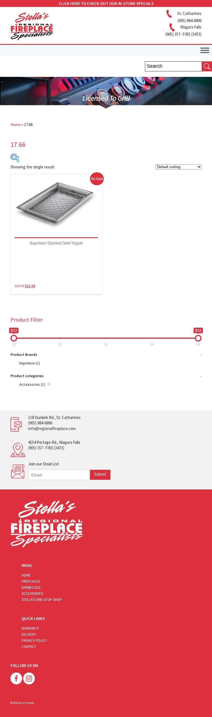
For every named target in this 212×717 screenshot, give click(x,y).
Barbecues (31, 587)
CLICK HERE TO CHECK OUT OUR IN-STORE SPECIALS (106, 3)
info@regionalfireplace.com (52, 428)
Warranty (30, 628)
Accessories (32, 384)
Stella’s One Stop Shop (42, 599)
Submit (100, 474)
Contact (29, 646)
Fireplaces (31, 581)
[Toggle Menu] (204, 50)
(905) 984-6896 (40, 423)
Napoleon (29, 363)
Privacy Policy (34, 640)
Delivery (29, 634)
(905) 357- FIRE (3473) (46, 447)
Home (15, 124)
